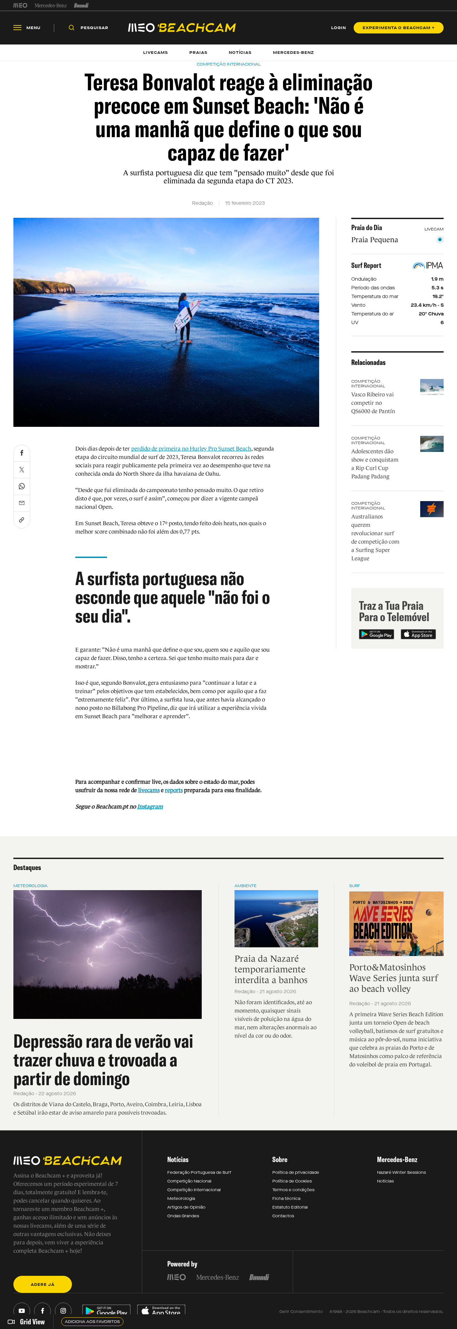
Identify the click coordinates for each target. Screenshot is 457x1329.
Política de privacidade (295, 1172)
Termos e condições (293, 1190)
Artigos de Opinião (186, 1207)
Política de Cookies (292, 1181)
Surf (354, 885)
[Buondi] (81, 5)
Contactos (283, 1216)
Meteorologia (30, 885)
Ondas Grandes (183, 1216)
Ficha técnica (286, 1198)
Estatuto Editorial (290, 1207)
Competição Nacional (189, 1181)
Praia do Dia (366, 227)
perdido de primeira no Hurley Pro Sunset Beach (191, 449)
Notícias (385, 1181)
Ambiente (246, 885)
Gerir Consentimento (301, 1311)
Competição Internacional (368, 383)
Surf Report (366, 265)
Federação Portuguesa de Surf (199, 1172)
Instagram (150, 806)
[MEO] (20, 5)
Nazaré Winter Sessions (401, 1172)
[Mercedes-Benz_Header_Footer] (50, 5)
